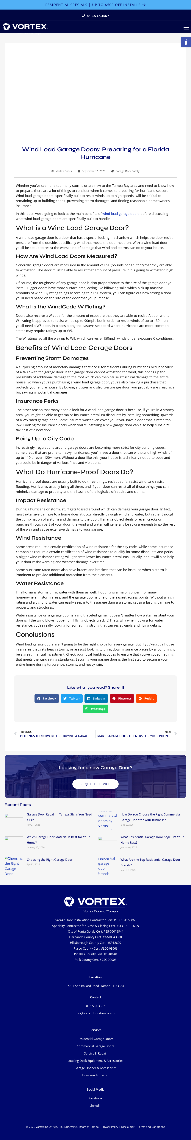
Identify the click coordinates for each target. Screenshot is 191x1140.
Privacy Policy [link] (110, 1127)
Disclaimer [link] (127, 1127)
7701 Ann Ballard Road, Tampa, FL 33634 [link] (95, 986)
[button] (47, 698)
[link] (186, 42)
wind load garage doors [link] (121, 213)
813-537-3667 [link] (95, 1006)
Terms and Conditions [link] (151, 1127)
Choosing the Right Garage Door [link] (50, 860)
